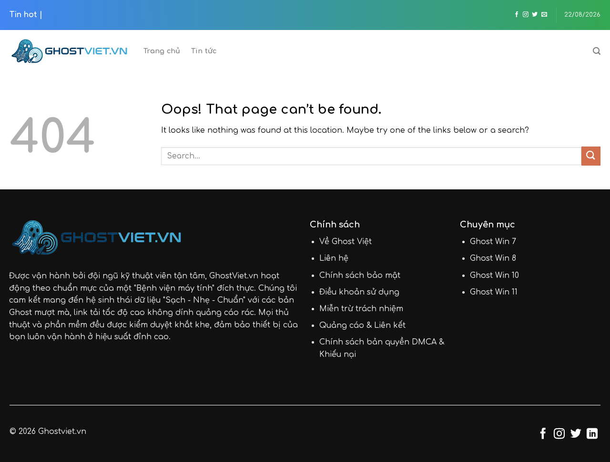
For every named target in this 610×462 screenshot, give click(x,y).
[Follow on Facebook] (516, 14)
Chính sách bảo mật (359, 275)
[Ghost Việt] (69, 51)
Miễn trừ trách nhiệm (361, 309)
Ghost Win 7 (493, 241)
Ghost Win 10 (494, 275)
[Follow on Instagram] (526, 14)
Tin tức (204, 51)
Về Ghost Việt (345, 241)
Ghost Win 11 (494, 292)
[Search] (596, 51)
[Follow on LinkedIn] (592, 434)
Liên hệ (333, 258)
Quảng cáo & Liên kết (362, 325)
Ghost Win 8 (493, 258)
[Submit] (590, 156)
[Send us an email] (544, 14)
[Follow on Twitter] (535, 14)
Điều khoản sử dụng (359, 292)
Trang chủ (162, 51)
